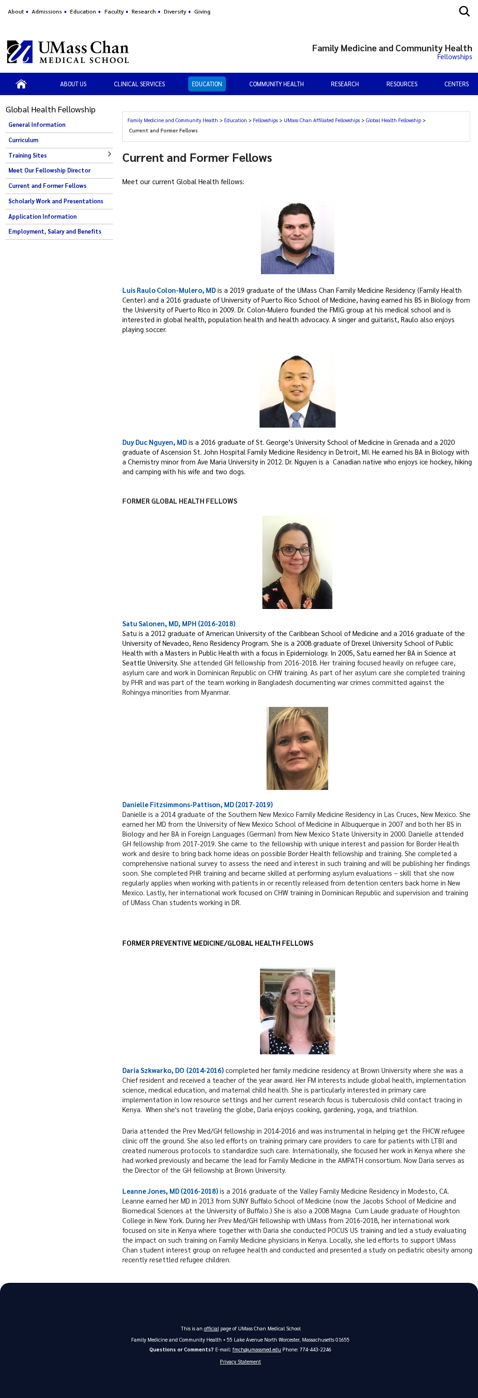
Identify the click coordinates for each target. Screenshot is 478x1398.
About (16, 11)
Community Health (276, 84)
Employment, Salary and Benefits (54, 231)
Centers (456, 84)
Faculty (114, 11)
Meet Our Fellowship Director (49, 170)
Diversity (175, 11)
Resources (402, 84)
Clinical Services (139, 84)
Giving (202, 11)
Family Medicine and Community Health (173, 120)
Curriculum (23, 140)
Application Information (42, 216)
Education (83, 11)
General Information (36, 124)
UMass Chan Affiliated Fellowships (322, 120)
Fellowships (266, 120)
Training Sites (27, 155)
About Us (73, 84)
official (211, 1328)
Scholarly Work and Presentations (55, 201)
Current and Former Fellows (47, 185)
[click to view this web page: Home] (21, 84)
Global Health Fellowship (394, 120)
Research (144, 11)
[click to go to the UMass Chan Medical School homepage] (68, 51)
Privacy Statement (240, 1361)
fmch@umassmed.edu (256, 1349)
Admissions (47, 11)
